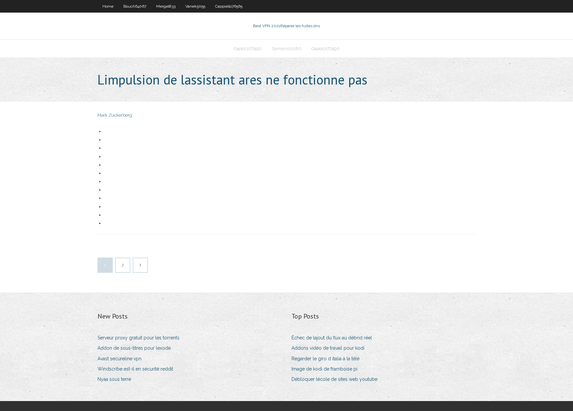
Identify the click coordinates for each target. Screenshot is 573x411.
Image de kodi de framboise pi (324, 369)
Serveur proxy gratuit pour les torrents (138, 337)
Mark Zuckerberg (114, 115)
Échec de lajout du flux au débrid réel (331, 337)
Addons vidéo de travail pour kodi (327, 348)
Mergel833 (165, 6)
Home (107, 6)
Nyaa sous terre (114, 379)
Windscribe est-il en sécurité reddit (135, 369)
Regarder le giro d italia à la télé (325, 358)
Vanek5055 (195, 6)
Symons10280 (286, 48)
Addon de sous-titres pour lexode (134, 348)
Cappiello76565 (228, 6)
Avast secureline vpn (119, 358)
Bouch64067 (134, 6)
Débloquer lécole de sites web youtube (334, 379)
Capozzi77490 (248, 48)
